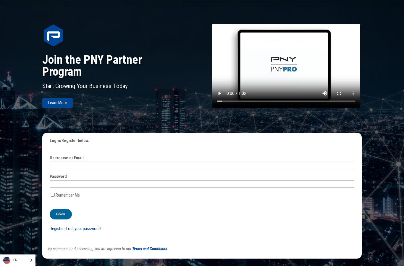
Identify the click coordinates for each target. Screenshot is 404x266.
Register (57, 228)
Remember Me (68, 195)
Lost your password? (83, 228)
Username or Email (67, 157)
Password (58, 176)
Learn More (57, 102)
